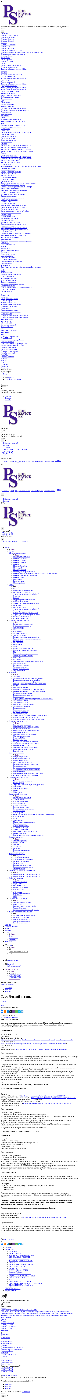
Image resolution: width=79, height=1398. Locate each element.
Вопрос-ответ (5, 1345)
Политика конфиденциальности (12, 1347)
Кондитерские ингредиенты (23, 624)
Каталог (12, 551)
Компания (4, 1330)
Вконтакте (8, 396)
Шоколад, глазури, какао (21, 557)
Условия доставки (7, 1343)
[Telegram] (22, 1011)
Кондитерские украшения (22, 725)
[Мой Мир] (8, 1011)
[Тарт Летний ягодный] (9, 1017)
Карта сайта (26, 1392)
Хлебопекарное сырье (21, 857)
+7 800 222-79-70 (7, 453)
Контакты (4, 1336)
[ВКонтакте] (2, 1011)
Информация (5, 1338)
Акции (3, 1321)
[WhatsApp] (16, 1011)
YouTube (8, 400)
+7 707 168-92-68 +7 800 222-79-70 (14, 449)
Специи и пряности (20, 841)
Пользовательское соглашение (11, 1349)
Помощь (4, 1356)
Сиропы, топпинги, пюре (22, 902)
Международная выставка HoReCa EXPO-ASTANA (19, 1310)
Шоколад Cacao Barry (8, 1326)
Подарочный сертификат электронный (27, 874)
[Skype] (19, 1011)
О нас (11, 936)
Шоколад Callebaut (7, 1323)
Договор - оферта (7, 1351)
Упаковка (16, 676)
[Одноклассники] (5, 1011)
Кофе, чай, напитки (20, 882)
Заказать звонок (14, 979)
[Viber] (13, 1011)
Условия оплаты (6, 1341)
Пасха (15, 588)
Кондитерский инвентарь (22, 798)
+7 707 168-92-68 (7, 451)
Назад (13, 549)
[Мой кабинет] (2, 497)
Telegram (8, 398)
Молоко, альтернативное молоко (24, 915)
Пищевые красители (20, 756)
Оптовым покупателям (9, 1354)
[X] (10, 1011)
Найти (3, 1396)
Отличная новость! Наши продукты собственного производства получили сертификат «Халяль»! (35, 1311)
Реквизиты (4, 1353)
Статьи (3, 1308)
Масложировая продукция (22, 781)
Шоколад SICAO (7, 1325)
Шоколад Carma (6, 1328)
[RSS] (1, 1014)
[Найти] (2, 31)
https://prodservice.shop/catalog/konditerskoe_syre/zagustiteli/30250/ (44, 1217)
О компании (5, 1334)
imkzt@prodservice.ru (8, 455)
